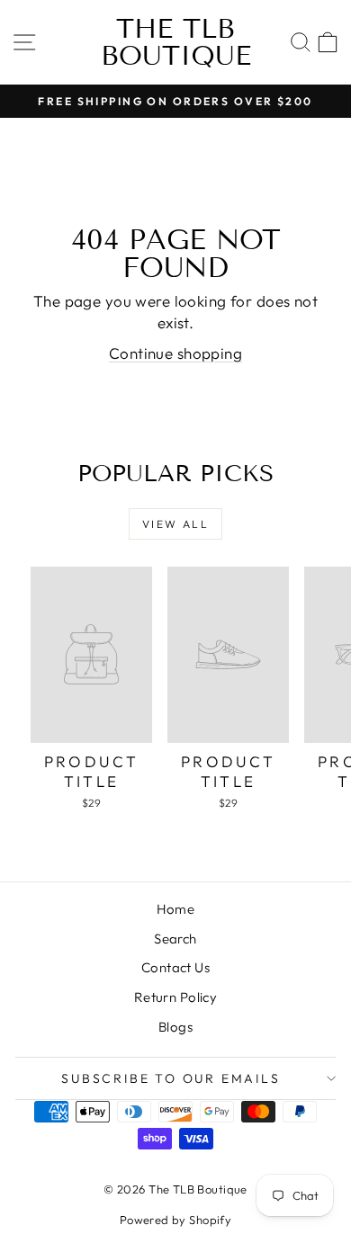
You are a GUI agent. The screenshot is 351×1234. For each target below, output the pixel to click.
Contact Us (175, 967)
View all (175, 524)
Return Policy (176, 997)
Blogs (175, 1026)
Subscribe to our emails (170, 1078)
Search (175, 938)
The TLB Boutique (176, 42)
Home (176, 908)
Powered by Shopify (176, 1219)
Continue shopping (175, 353)
